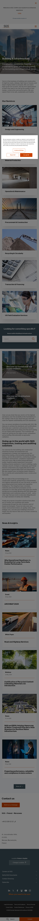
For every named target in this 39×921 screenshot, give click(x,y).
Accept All (26, 155)
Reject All (12, 155)
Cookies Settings (19, 150)
